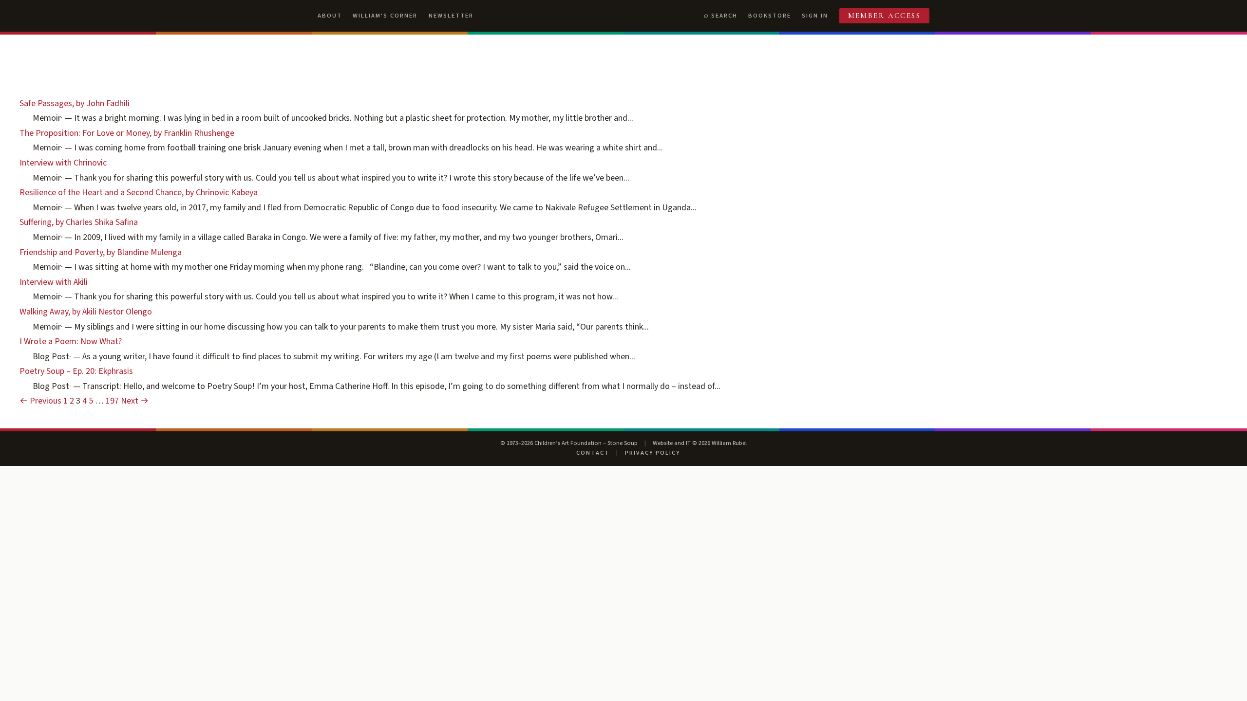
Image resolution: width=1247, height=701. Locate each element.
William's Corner (385, 15)
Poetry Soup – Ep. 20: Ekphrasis (76, 371)
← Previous (40, 401)
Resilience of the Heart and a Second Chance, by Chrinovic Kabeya (138, 192)
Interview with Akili (53, 282)
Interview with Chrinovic (63, 163)
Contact (592, 452)
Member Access (884, 15)
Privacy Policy (652, 452)
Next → (135, 401)
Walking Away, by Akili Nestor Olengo (85, 312)
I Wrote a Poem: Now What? (70, 341)
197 (112, 401)
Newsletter (451, 15)
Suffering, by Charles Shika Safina (78, 222)
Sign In (815, 15)
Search (724, 15)
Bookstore (769, 15)
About (330, 15)
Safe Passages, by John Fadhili (74, 103)
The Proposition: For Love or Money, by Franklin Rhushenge (126, 133)
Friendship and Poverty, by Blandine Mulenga (100, 252)
